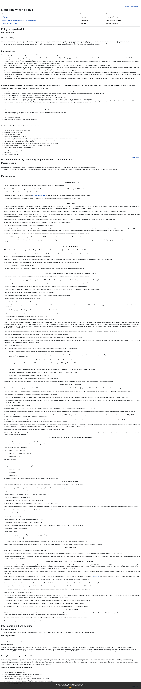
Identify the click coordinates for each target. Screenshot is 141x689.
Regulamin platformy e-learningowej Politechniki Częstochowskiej (19, 20)
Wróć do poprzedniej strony (132, 6)
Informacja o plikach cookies (75, 685)
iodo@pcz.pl (96, 576)
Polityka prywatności (63, 685)
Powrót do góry (134, 157)
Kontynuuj (70, 687)
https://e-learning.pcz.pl (38, 195)
